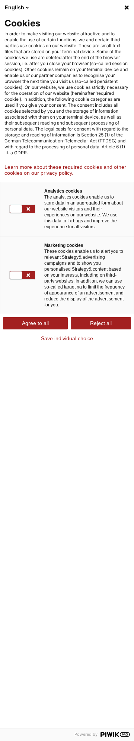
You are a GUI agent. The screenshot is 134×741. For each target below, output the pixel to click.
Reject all (101, 323)
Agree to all (35, 323)
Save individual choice (67, 338)
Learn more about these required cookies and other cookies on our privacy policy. (65, 170)
